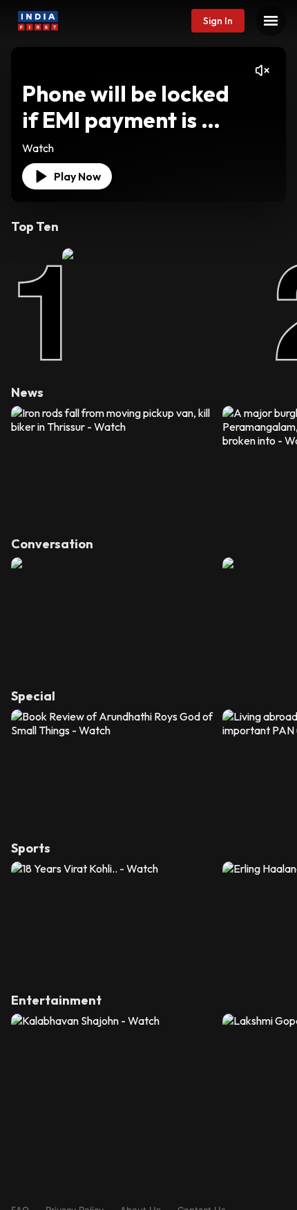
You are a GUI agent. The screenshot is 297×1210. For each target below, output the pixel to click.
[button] (218, 20)
